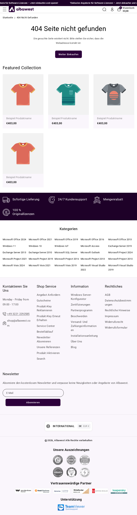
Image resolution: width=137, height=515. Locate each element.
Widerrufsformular (116, 327)
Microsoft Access (90, 246)
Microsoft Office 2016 (92, 239)
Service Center (46, 326)
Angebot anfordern (48, 294)
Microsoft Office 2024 (14, 239)
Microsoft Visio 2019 (66, 265)
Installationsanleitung (84, 335)
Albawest (59, 440)
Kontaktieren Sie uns (15, 288)
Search (41, 358)
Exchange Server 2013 (14, 252)
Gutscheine (44, 300)
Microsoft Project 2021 (15, 259)
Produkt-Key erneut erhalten (48, 318)
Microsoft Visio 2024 (14, 265)
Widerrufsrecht (114, 322)
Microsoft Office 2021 (40, 239)
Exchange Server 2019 (120, 246)
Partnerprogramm (82, 310)
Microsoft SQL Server (66, 252)
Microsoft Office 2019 (66, 239)
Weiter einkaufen (68, 54)
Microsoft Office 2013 (120, 239)
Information (80, 286)
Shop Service (46, 286)
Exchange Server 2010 (40, 252)
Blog (73, 347)
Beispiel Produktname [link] (18, 118)
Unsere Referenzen (48, 347)
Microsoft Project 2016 (67, 259)
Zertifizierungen (80, 304)
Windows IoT (61, 246)
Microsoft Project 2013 (93, 259)
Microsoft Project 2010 (120, 259)
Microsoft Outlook (90, 252)
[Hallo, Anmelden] (112, 9)
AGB (107, 294)
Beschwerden (79, 316)
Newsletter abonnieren (44, 339)
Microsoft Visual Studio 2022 (93, 267)
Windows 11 (9, 246)
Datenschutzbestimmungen (118, 302)
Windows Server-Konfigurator (81, 297)
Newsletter (11, 374)
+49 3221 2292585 (18, 314)
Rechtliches (113, 286)
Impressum (112, 316)
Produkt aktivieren (48, 353)
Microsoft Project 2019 (41, 259)
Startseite (8, 17)
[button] (6, 9)
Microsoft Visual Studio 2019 (120, 267)
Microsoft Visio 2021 (40, 265)
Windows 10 (35, 246)
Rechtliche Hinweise (117, 310)
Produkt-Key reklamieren (44, 308)
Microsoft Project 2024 (120, 252)
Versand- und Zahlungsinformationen (84, 326)
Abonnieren (33, 402)
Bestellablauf (45, 331)
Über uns (76, 341)
